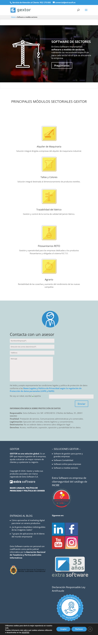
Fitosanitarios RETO (49, 246)
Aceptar (63, 629)
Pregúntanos (61, 65)
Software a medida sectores (66, 468)
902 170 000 (45, 2)
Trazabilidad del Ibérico (49, 209)
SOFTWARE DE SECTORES (71, 41)
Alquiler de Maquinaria (49, 146)
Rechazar (79, 629)
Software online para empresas (67, 464)
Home (13, 17)
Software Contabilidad (63, 460)
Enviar (81, 403)
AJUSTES (25, 632)
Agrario (49, 279)
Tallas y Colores (49, 177)
